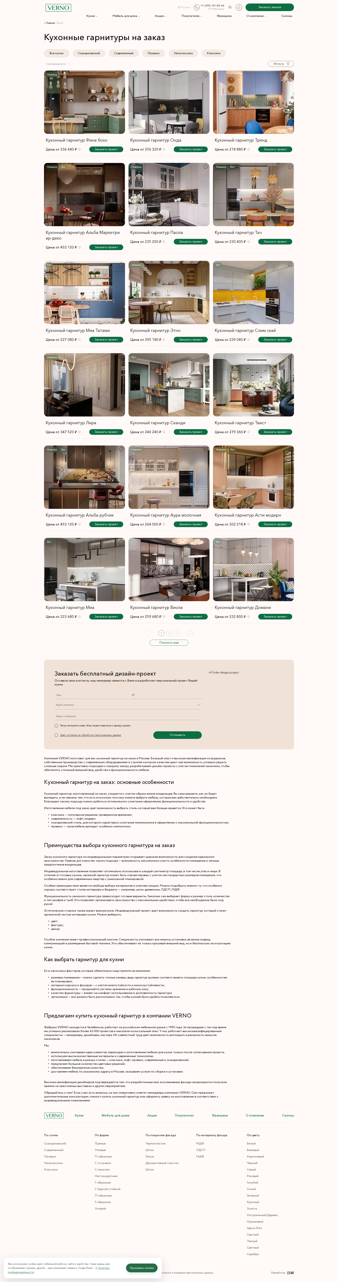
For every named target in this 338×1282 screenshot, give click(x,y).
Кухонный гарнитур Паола (156, 232)
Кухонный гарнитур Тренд (241, 140)
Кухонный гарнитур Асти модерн (248, 515)
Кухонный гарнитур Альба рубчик (80, 515)
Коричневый (255, 1156)
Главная (50, 23)
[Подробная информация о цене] (79, 149)
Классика (213, 53)
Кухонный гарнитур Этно (155, 330)
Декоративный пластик (162, 1163)
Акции (159, 16)
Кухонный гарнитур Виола (156, 607)
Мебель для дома (124, 16)
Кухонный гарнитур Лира (71, 422)
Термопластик (155, 1143)
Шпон (149, 1150)
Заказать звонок (269, 7)
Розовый (253, 1176)
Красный (253, 1202)
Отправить (177, 735)
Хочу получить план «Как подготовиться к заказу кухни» (95, 726)
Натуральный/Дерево (262, 1215)
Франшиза (224, 16)
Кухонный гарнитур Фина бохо (76, 140)
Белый (251, 1143)
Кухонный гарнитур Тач (238, 232)
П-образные (103, 1156)
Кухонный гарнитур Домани (243, 607)
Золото (252, 1208)
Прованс (154, 53)
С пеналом (102, 1169)
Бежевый (253, 1150)
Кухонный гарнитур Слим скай (245, 330)
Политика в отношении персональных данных (185, 1273)
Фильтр (278, 64)
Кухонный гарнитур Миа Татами (78, 330)
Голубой (252, 1182)
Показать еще (169, 642)
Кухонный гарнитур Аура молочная (165, 515)
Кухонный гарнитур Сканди (157, 422)
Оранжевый (255, 1221)
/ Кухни (59, 23)
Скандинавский (89, 53)
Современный (123, 53)
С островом (103, 1163)
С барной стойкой (107, 1189)
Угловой (100, 1208)
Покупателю (190, 16)
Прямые (100, 1143)
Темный (252, 1241)
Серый (251, 1169)
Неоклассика (183, 53)
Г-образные (103, 1182)
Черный (252, 1163)
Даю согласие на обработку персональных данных (90, 735)
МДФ (200, 1143)
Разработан (278, 1273)
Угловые (100, 1150)
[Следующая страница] (190, 633)
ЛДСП (200, 1150)
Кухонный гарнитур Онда (155, 140)
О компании (255, 16)
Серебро (253, 1254)
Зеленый (253, 1195)
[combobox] (58, 64)
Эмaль (149, 1156)
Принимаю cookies (142, 1268)
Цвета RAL (254, 1228)
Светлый (253, 1234)
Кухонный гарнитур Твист (240, 422)
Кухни (90, 16)
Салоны (286, 16)
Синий (251, 1189)
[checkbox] (56, 725)
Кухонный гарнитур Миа (70, 607)
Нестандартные (106, 1176)
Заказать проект (106, 149)
